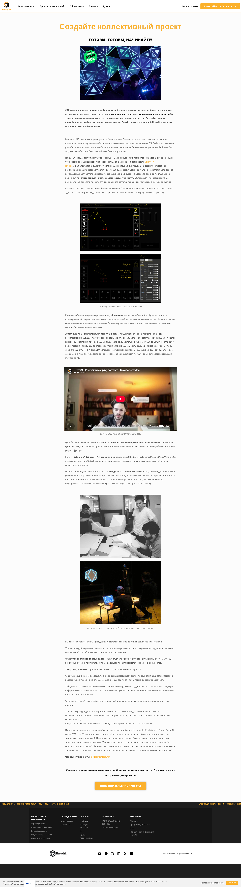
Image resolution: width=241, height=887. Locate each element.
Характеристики (26, 6)
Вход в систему (190, 6)
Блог (82, 831)
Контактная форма (110, 827)
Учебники (84, 821)
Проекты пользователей (52, 6)
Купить (106, 6)
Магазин (134, 821)
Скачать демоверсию (40, 838)
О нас (132, 828)
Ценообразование (39, 831)
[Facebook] (106, 853)
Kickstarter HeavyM (100, 756)
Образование (77, 6)
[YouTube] (99, 853)
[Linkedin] (118, 853)
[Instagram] (112, 853)
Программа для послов (140, 824)
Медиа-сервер (67, 821)
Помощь (93, 6)
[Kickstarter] (131, 853)
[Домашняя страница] (6, 6)
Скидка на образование (41, 834)
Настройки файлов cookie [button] (212, 883)
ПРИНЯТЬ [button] (232, 882)
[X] (125, 853)
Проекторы (65, 824)
